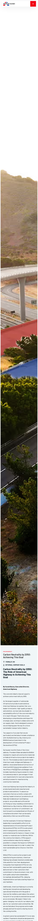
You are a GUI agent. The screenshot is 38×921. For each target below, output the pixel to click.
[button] (33, 4)
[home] (9, 4)
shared (16, 767)
